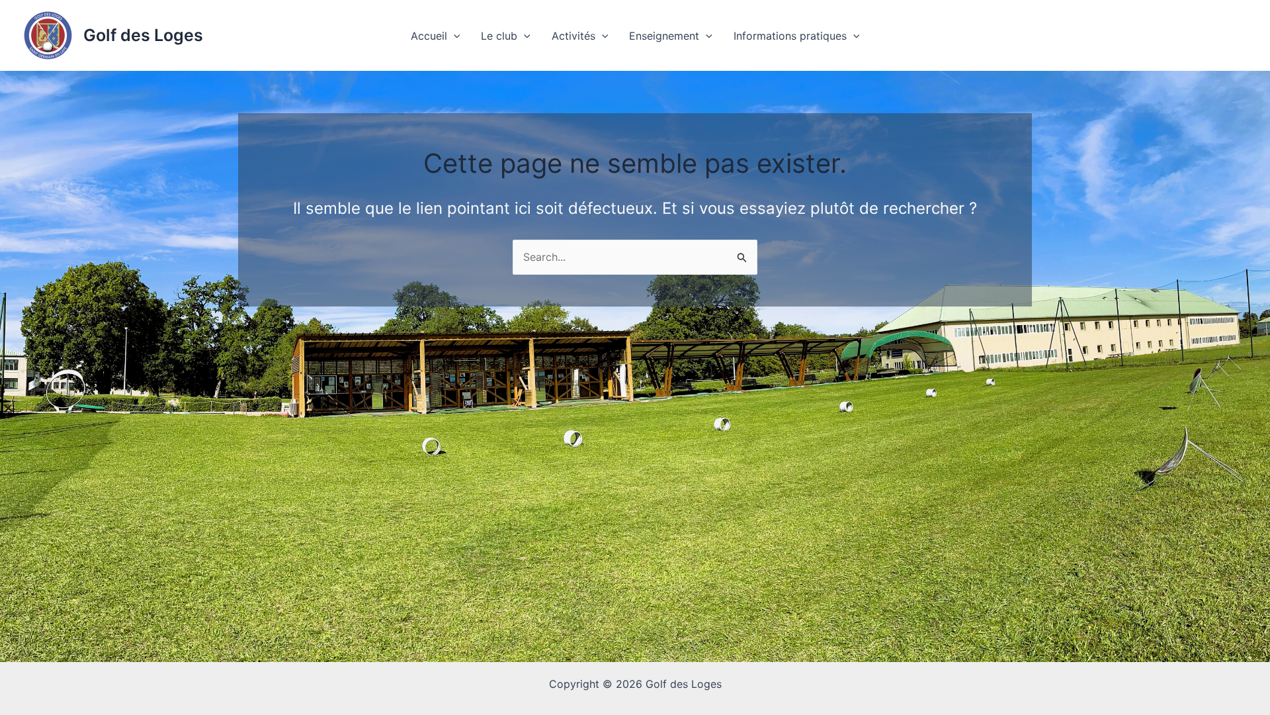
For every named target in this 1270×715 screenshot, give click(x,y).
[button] (453, 36)
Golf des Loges (143, 35)
